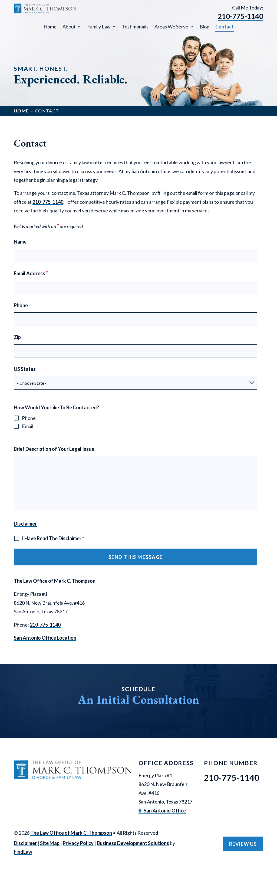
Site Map (50, 843)
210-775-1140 (240, 16)
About (69, 27)
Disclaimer (25, 524)
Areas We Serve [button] (171, 27)
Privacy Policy (78, 843)
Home (50, 27)
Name (20, 242)
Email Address (31, 273)
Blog (204, 27)
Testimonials (135, 27)
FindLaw (23, 852)
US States (25, 369)
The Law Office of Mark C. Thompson (71, 833)
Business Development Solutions (133, 843)
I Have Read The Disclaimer (53, 538)
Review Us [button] (242, 844)
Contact (224, 27)
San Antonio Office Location (45, 638)
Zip (17, 337)
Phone (21, 305)
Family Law (99, 27)
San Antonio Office (165, 811)
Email (27, 426)
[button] (271, 841)
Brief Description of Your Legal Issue (54, 449)
